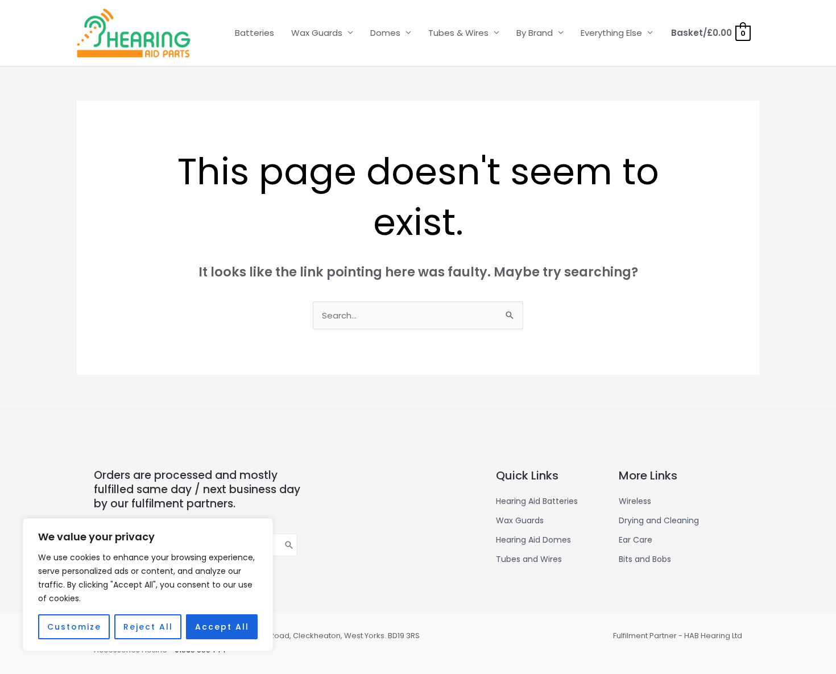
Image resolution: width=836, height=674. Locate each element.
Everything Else (611, 33)
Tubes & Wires (458, 33)
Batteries (254, 33)
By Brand (534, 33)
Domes (385, 33)
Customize (74, 626)
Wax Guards (316, 33)
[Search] (289, 545)
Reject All (148, 626)
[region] (148, 584)
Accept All (222, 626)
